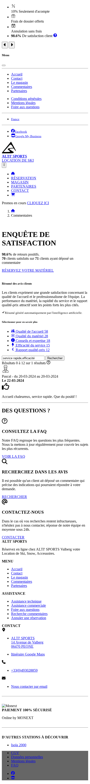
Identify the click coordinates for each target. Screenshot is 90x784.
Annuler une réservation (28, 618)
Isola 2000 (18, 745)
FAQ (14, 765)
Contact (16, 78)
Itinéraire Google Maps (28, 654)
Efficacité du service (32, 345)
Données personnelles (27, 757)
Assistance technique (26, 601)
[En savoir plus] (55, 36)
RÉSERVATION (23, 178)
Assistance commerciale (28, 605)
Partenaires (19, 91)
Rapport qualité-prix (32, 350)
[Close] (4, 65)
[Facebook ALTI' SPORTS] (13, 773)
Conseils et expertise (32, 341)
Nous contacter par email (29, 686)
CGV (15, 753)
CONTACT (20, 190)
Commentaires (21, 87)
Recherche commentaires (29, 614)
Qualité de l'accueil (31, 331)
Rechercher (55, 358)
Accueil (16, 74)
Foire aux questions (25, 107)
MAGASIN (20, 182)
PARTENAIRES (23, 186)
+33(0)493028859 (24, 670)
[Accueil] (13, 174)
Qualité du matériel (31, 336)
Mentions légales (23, 103)
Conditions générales (26, 99)
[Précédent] (5, 45)
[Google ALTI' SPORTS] (13, 778)
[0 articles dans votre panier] (13, 195)
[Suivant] (12, 45)
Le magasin (19, 83)
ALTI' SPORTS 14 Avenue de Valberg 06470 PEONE (27, 642)
